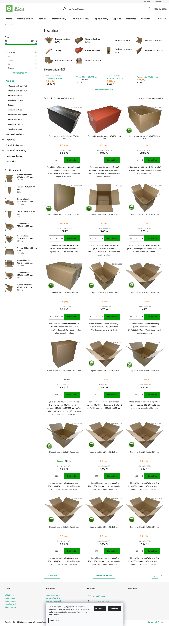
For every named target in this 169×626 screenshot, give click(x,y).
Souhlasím (114, 608)
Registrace (158, 2)
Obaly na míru (10, 607)
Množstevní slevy (53, 595)
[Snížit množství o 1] (50, 160)
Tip (22, 64)
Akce (22, 56)
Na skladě (22, 52)
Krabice (10, 80)
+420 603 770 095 (101, 601)
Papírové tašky (14, 156)
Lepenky (10, 139)
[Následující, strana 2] (155, 576)
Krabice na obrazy (15, 119)
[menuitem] (8, 19)
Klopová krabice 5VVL (17, 91)
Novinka (22, 60)
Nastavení (54, 620)
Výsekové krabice (15, 100)
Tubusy (11, 105)
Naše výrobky (10, 601)
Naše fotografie (11, 604)
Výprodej (11, 161)
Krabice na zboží (15, 129)
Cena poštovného (53, 598)
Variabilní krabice (15, 124)
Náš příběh (9, 595)
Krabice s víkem (15, 95)
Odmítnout (100, 608)
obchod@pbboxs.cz (101, 596)
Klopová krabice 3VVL (17, 86)
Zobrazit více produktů (103, 89)
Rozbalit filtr (20, 73)
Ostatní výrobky (14, 145)
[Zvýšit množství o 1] (62, 160)
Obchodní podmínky (54, 601)
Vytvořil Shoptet (158, 622)
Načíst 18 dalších (104, 575)
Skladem (22, 68)
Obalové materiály (16, 150)
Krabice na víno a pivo (17, 114)
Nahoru (53, 575)
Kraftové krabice (15, 134)
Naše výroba (10, 598)
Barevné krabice (15, 110)
